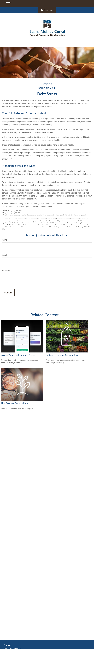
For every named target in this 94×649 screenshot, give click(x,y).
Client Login (48, 10)
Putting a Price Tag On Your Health (63, 355)
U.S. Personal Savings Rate (14, 403)
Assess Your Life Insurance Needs (18, 355)
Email (4, 254)
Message (6, 270)
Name (4, 239)
